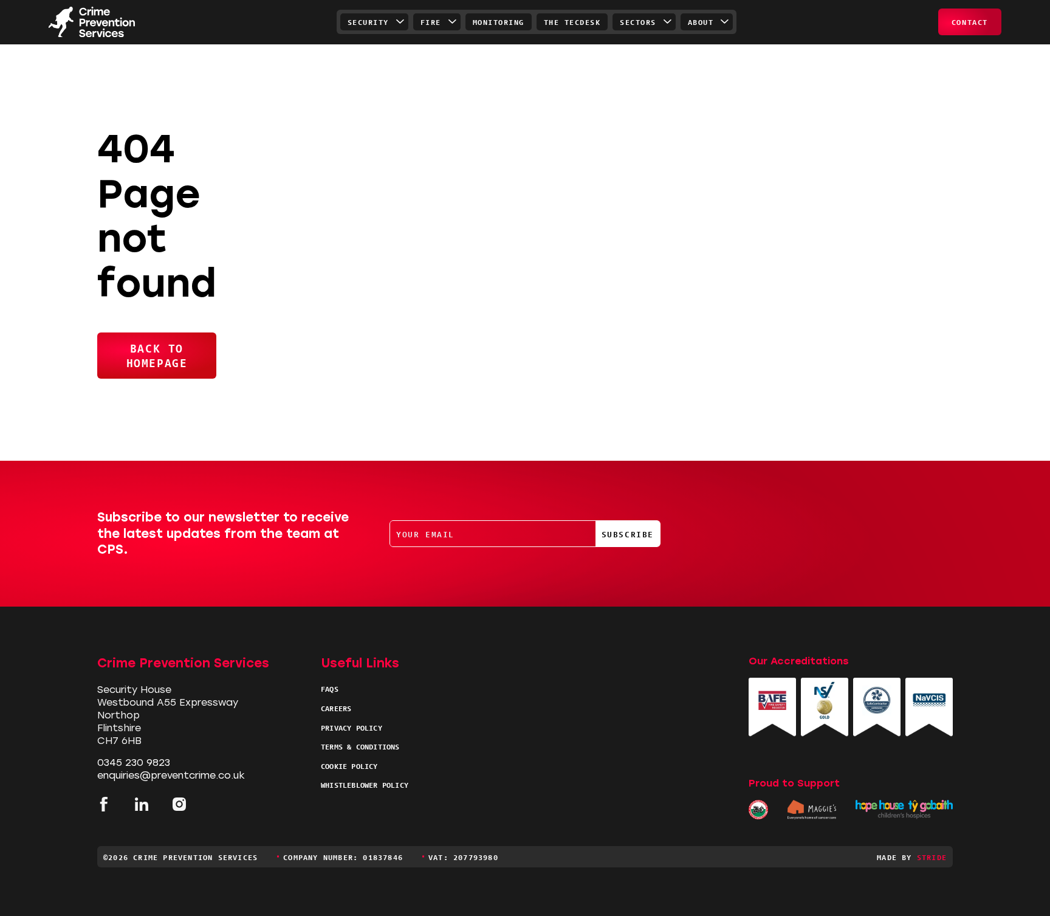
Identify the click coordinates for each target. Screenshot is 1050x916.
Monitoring (498, 21)
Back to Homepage (157, 355)
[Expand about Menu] (725, 21)
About (701, 21)
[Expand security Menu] (400, 21)
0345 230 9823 (133, 762)
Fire (430, 21)
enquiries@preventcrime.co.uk (171, 775)
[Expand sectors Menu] (668, 21)
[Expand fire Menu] (453, 21)
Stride (932, 857)
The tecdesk (572, 21)
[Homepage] (92, 22)
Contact (970, 21)
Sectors (638, 21)
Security (368, 21)
